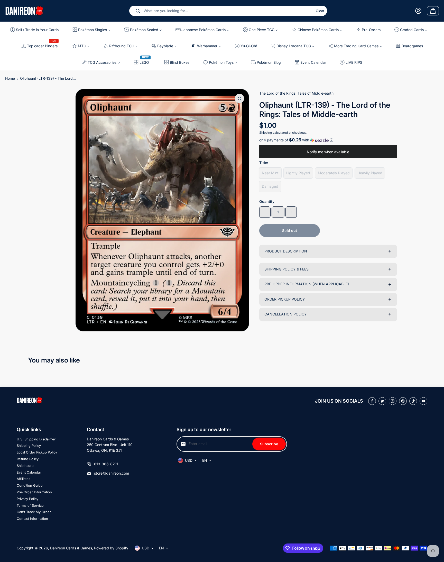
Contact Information (32, 518)
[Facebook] (372, 401)
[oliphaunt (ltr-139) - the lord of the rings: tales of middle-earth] (239, 98)
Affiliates (23, 479)
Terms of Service (30, 505)
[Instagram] (392, 401)
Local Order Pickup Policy (37, 452)
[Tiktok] (413, 401)
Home (10, 78)
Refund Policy (28, 459)
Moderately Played (334, 173)
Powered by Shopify (111, 548)
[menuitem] (36, 30)
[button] (328, 140)
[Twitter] (382, 401)
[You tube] (423, 401)
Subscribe (269, 444)
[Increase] (291, 212)
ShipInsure (25, 466)
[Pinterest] (403, 401)
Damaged (270, 186)
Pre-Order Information (34, 492)
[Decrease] (265, 212)
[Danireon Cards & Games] (24, 10)
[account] (418, 10)
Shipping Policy (29, 445)
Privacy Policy (27, 499)
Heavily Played (369, 173)
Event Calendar (29, 472)
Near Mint (270, 173)
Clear (320, 11)
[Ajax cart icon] (433, 10)
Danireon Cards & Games (71, 548)
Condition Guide (30, 485)
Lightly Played (298, 173)
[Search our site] (137, 11)
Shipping (265, 132)
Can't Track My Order (34, 512)
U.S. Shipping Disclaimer (36, 439)
